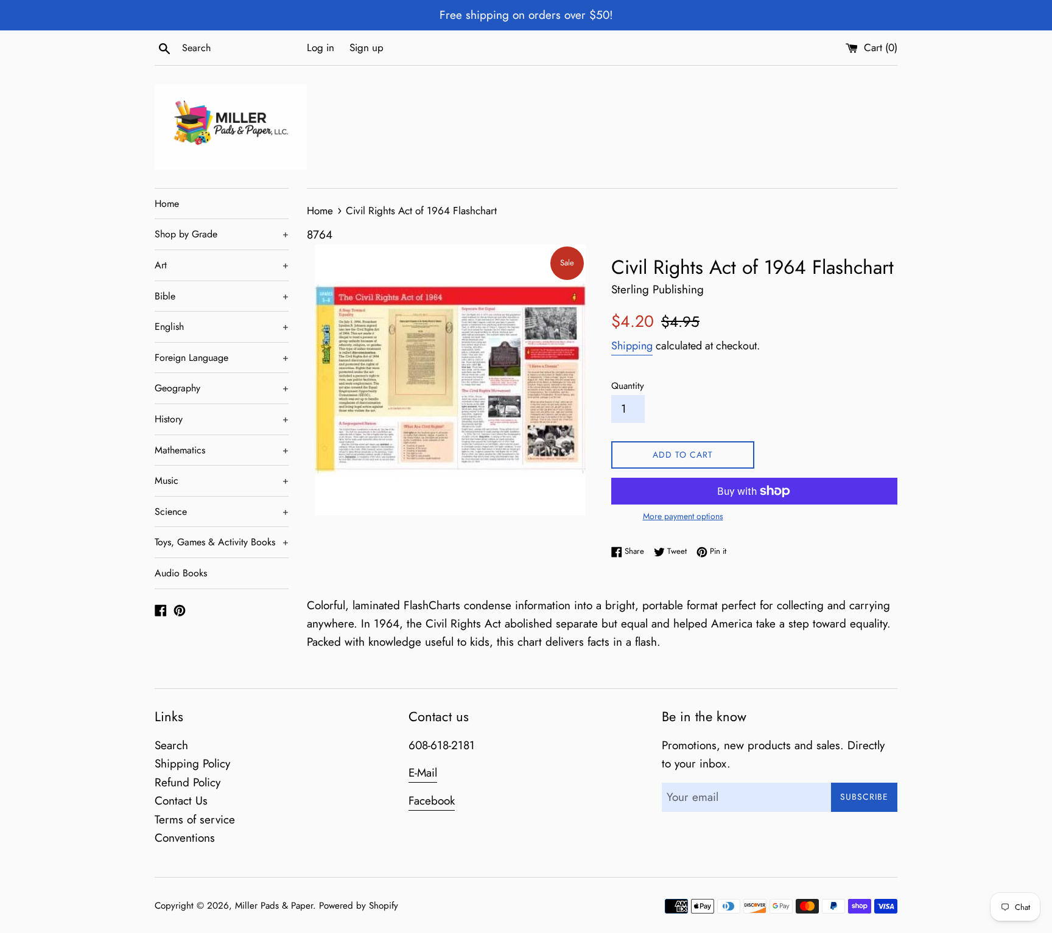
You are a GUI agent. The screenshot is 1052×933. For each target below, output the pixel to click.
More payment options (683, 516)
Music (222, 480)
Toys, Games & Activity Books (222, 542)
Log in (320, 47)
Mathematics (222, 450)
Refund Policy (187, 782)
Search (171, 745)
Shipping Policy (192, 763)
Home (167, 204)
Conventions (185, 838)
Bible (222, 296)
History (222, 419)
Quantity (627, 386)
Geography (222, 388)
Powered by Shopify (358, 905)
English (222, 327)
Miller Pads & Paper (274, 905)
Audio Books (181, 573)
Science (222, 512)
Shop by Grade (222, 234)
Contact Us (181, 800)
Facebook (432, 800)
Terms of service (195, 819)
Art (222, 265)
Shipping (632, 346)
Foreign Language (222, 358)
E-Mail (423, 772)
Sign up (366, 47)
